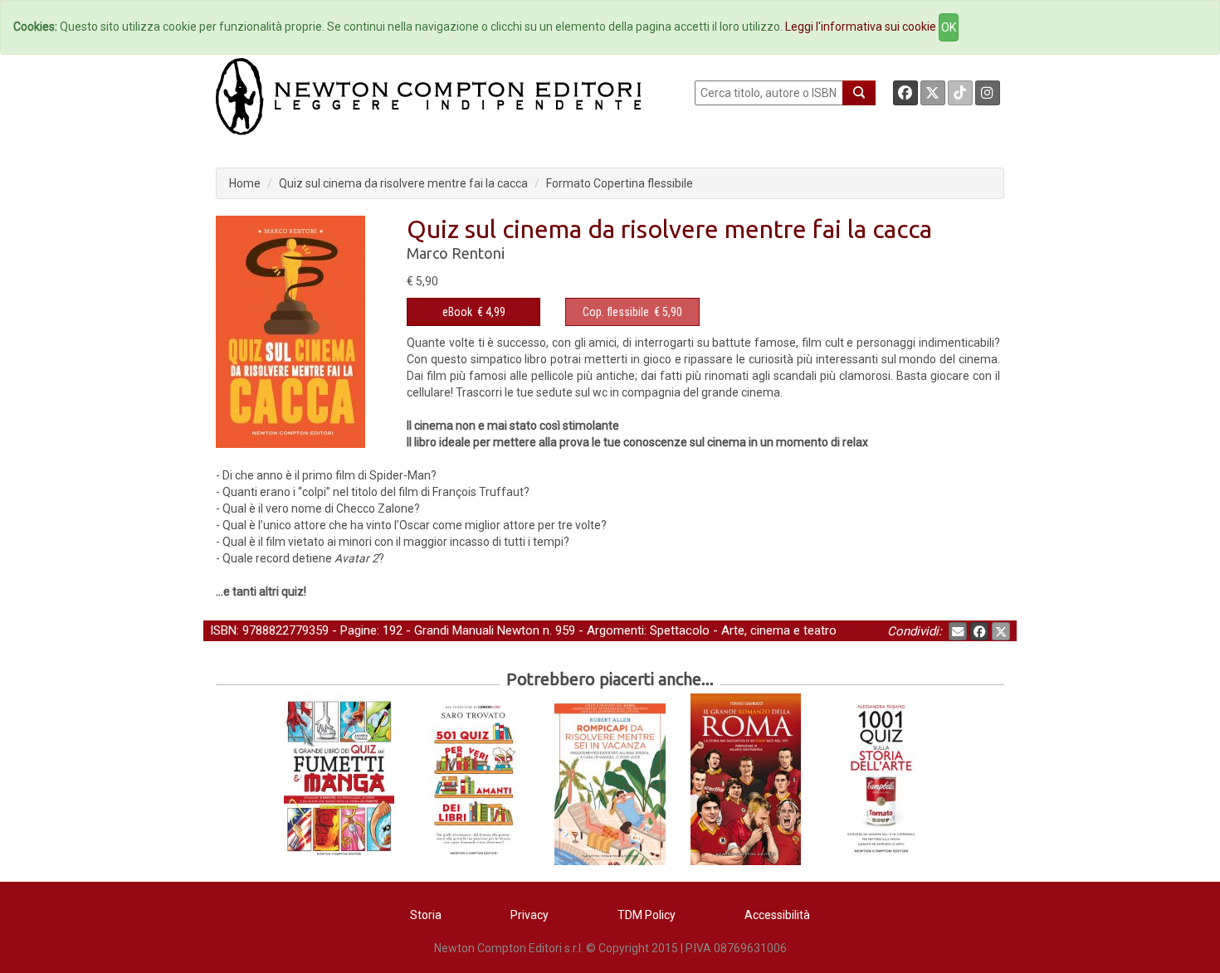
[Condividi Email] (958, 631)
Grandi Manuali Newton (476, 630)
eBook (457, 312)
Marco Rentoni (456, 253)
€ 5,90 (632, 312)
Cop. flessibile (616, 312)
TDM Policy (646, 915)
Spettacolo (680, 630)
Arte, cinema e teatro (779, 630)
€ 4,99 (473, 312)
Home (245, 183)
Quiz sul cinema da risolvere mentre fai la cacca (403, 183)
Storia (426, 915)
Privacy (529, 915)
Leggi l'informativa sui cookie (860, 26)
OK (948, 27)
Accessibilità (777, 915)
